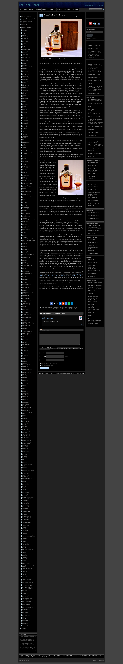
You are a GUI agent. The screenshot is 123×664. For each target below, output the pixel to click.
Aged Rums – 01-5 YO (26, 582)
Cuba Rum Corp (25, 248)
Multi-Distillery (25, 408)
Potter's (23, 453)
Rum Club (24, 483)
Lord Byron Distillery (26, 369)
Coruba (23, 243)
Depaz (23, 255)
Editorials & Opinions (25, 16)
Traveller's (24, 541)
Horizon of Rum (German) (93, 242)
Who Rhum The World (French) (94, 325)
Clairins (23, 599)
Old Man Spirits (25, 434)
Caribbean (24, 55)
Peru (23, 114)
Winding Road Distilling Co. (27, 565)
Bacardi (23, 172)
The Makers (59, 9)
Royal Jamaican (25, 479)
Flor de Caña (24, 290)
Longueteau (24, 367)
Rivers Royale (25, 473)
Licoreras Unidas (25, 364)
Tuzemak (24, 546)
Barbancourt (24, 175)
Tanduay (24, 527)
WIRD (23, 566)
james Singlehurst (91, 99)
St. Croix (24, 125)
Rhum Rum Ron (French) (93, 298)
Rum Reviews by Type (73, 308)
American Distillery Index (93, 260)
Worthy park (24, 569)
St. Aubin (24, 514)
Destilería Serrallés (26, 259)
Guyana (23, 81)
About (20, 9)
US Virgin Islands (25, 142)
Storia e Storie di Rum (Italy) (93, 318)
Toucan (23, 539)
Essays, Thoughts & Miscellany (27, 18)
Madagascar (24, 95)
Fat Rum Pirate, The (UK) (93, 141)
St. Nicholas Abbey (26, 517)
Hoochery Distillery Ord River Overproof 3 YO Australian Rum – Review (95, 105)
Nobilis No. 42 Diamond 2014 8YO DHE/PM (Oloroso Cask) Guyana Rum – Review (95, 82)
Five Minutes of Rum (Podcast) (94, 225)
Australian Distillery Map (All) (93, 264)
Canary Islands (25, 54)
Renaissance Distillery (26, 464)
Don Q (23, 268)
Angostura (24, 164)
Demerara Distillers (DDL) (27, 254)
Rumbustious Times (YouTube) (94, 231)
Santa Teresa (25, 500)
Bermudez (24, 185)
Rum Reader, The (91, 271)
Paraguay (24, 112)
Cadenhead (24, 208)
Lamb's (23, 356)
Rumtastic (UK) (91, 317)
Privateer (24, 456)
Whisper (24, 560)
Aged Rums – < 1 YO (26, 580)
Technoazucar (25, 530)
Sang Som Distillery (26, 498)
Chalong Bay (24, 226)
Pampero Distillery (26, 443)
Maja (23, 374)
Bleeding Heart (25, 194)
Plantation (24, 448)
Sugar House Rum (26, 522)
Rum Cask (24, 481)
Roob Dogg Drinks (91, 299)
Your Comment (45, 333)
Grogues (24, 606)
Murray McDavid (25, 410)
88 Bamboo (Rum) (91, 239)
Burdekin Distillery (25, 207)
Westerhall (24, 557)
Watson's (24, 555)
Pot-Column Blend (26, 615)
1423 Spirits (24, 150)
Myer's (23, 413)
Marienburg (24, 377)
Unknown (24, 140)
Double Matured (25, 604)
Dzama (23, 276)
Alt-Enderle (24, 161)
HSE (23, 319)
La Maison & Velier (26, 352)
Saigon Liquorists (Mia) (26, 490)
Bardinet (24, 178)
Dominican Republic (26, 66)
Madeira (24, 96)
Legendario (24, 361)
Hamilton (24, 306)
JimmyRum (24, 334)
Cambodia (24, 51)
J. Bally (23, 330)
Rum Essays (31, 9)
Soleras (23, 617)
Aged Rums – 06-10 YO (27, 584)
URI (45, 359)
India (23, 84)
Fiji (23, 73)
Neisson (24, 416)
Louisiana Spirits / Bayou (27, 372)
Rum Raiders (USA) (92, 250)
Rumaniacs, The (91, 313)
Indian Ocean (25, 85)
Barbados (24, 41)
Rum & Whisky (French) (92, 167)
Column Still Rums (26, 601)
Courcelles (24, 244)
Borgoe (23, 197)
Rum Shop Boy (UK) (92, 171)
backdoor (46, 307)
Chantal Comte (25, 229)
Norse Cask (24, 426)
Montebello (24, 399)
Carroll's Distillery (25, 216)
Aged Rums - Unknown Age (59, 307)
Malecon (24, 375)
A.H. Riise (24, 155)
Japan (23, 92)
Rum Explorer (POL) (92, 248)
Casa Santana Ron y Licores (28, 219)
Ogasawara (24, 432)
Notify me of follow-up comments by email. (49, 363)
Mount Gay (24, 405)
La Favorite (24, 350)
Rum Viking (90, 251)
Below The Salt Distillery (27, 183)
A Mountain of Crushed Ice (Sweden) (95, 282)
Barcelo (23, 177)
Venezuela (24, 145)
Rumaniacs (38, 9)
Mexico (23, 103)
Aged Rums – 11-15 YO (27, 585)
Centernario (24, 224)
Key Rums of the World (25, 21)
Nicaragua (24, 107)
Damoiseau (24, 249)
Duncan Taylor (25, 274)
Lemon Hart (24, 363)
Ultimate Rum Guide (92, 275)
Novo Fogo (24, 427)
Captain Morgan (25, 213)
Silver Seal (24, 508)
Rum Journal (90, 199)
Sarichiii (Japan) (91, 151)
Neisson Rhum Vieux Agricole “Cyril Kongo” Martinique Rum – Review (95, 100)
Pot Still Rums (25, 614)
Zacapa (23, 571)
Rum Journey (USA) (92, 168)
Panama (24, 110)
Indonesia (24, 87)
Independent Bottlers (26, 322)
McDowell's (24, 383)
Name (44, 352)
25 (69, 275)
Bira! (23, 189)
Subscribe (90, 35)
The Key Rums (67, 9)
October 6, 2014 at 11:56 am (47, 318)
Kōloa (23, 345)
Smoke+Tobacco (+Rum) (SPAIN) (94, 153)
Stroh (23, 520)
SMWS (23, 509)
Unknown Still (81, 311)
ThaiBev (24, 533)
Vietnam (24, 147)
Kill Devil (24, 342)
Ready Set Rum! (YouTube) (93, 230)
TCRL (23, 528)
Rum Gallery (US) (91, 306)
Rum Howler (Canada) (92, 307)
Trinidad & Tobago (26, 137)
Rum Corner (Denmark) (92, 301)
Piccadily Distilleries (26, 446)
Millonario (24, 391)
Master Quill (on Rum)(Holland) (94, 163)
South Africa (24, 122)
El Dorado (24, 281)
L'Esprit (23, 347)
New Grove (24, 418)
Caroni (23, 215)
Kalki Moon (24, 339)
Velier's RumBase (91, 276)
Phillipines (24, 115)
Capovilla (24, 210)
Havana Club (25, 309)
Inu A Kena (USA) (91, 293)
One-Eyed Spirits (25, 438)
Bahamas (24, 40)
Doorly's (24, 270)
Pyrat (74, 307)
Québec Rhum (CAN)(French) (94, 192)
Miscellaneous (24, 24)
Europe (23, 71)
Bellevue (24, 182)
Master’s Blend (55, 275)
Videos (22, 630)
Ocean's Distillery (25, 431)
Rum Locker (90, 310)
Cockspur (24, 237)
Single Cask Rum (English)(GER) (94, 175)
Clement (24, 235)
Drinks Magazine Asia (92, 265)
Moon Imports (25, 402)
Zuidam (23, 576)
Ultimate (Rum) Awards (92, 273)
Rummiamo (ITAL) (91, 205)
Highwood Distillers (26, 314)
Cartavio (24, 218)
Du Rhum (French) (91, 290)
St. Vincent (24, 128)
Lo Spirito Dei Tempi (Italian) (93, 295)
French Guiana (25, 74)
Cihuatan (24, 232)
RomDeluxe (24, 476)
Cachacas (24, 596)
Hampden (24, 308)
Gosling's (24, 301)
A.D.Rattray (24, 153)
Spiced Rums (25, 618)
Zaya (23, 574)
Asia (23, 35)
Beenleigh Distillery (26, 180)
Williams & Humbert (26, 563)
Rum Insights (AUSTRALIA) (93, 309)
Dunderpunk (90, 240)
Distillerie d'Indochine (26, 265)
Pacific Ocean (25, 109)
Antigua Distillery (25, 166)
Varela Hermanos (25, 550)
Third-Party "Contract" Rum (27, 536)
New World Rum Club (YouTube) (94, 228)
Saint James (24, 492)
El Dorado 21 (64, 275)
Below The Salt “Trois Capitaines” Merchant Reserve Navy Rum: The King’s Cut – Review (94, 89)
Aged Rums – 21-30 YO (27, 588)
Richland (24, 472)
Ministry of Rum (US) (92, 165)
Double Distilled (25, 603)
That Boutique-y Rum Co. (27, 535)
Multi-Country (25, 104)
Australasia (24, 36)
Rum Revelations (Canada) (93, 203)
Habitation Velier (25, 304)
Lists (22, 22)
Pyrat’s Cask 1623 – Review (54, 15)
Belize (23, 43)
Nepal (23, 106)
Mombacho (24, 396)
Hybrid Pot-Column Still (26, 607)
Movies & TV (23, 26)
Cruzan (23, 246)
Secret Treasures (25, 503)
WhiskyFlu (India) (91, 155)
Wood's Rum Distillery (26, 568)
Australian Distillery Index (93, 262)
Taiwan (23, 133)
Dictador (24, 260)
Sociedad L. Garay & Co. (27, 511)
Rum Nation (24, 484)
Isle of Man (24, 88)
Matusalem (24, 380)
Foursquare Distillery (26, 295)
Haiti (23, 82)
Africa (23, 28)
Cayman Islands (25, 57)
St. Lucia (24, 126)
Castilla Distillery (25, 221)
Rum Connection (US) (92, 197)
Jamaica (24, 90)
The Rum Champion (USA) (93, 253)
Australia (24, 38)
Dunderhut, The (91, 291)
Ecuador (24, 68)
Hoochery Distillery (26, 317)
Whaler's (24, 558)
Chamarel (24, 227)
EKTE (23, 278)
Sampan (24, 495)
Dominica (24, 65)
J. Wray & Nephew (26, 333)
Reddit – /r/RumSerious (92, 268)
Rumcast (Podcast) (91, 233)
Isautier (23, 326)
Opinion (25, 9)
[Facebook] (99, 24)
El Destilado (24, 279)
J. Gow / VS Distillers (26, 331)
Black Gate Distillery (26, 191)
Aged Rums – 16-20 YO (27, 587)
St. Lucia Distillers (25, 516)
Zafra (23, 573)
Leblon (23, 360)
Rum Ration (90, 202)
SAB (23, 487)
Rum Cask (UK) (91, 195)
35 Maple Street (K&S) (26, 152)
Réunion (24, 118)
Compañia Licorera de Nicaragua (28, 240)
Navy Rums (24, 610)
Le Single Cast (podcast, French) (94, 227)
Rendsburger (25, 465)
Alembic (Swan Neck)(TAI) (93, 162)
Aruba (23, 33)
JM (23, 336)
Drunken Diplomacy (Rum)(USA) (94, 288)
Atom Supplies (25, 169)
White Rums (24, 625)
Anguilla (66, 307)
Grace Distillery (25, 303)
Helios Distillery (25, 312)
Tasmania (24, 134)
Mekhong (24, 385)
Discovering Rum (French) (93, 287)
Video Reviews (75, 9)
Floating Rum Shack (92, 189)
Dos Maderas (25, 271)
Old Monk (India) (25, 435)
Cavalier (24, 223)
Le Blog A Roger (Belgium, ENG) (94, 144)
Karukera (24, 341)
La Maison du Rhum (26, 353)
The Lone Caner (29, 4)
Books (22, 14)
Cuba (23, 62)
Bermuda (24, 44)
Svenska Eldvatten (26, 524)
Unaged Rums (25, 620)
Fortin (23, 293)
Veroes (23, 554)
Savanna (24, 502)
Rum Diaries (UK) (91, 304)
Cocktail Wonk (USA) (92, 184)
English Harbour (25, 285)
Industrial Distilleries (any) (27, 323)
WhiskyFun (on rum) (92, 156)
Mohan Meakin (25, 394)
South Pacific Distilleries (27, 513)
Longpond (24, 366)
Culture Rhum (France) (92, 187)
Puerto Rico (24, 117)
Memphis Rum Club (92, 244)
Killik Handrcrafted (26, 344)
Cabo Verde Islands (26, 49)
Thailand (24, 136)
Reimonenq (24, 462)
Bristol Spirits (24, 200)
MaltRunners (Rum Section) (93, 148)
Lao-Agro (24, 358)
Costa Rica (24, 60)
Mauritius (24, 101)
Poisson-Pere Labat (26, 449)
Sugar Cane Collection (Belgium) (94, 320)
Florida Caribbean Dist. (26, 292)
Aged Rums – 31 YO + (26, 590)
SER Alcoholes (25, 505)
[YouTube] (91, 24)
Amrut (23, 163)
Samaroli (24, 494)
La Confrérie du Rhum (26, 349)
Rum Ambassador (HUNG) (93, 247)
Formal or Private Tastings (26, 19)
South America (25, 123)
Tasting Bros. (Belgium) (92, 178)
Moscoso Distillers (25, 404)
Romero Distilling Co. (26, 478)
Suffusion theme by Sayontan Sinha (98, 660)
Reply (81, 324)
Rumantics (90, 315)
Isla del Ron (24, 328)
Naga (23, 415)
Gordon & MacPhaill (26, 300)
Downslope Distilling (26, 273)
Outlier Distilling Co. (26, 442)
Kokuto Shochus (25, 609)
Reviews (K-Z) (53, 9)
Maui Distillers (25, 382)
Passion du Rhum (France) (93, 296)
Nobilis (23, 424)
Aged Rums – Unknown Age (27, 591)
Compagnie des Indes (26, 238)
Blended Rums (70, 307)
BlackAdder (24, 193)
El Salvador (24, 69)
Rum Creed (90, 302)
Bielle (23, 188)
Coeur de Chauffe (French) (93, 186)
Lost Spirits (24, 371)
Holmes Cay (24, 315)
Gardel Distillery (25, 296)
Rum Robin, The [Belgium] (93, 170)
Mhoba (23, 390)
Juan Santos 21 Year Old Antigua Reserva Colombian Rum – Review (69, 373)
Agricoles (24, 593)
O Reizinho (24, 429)
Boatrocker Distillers (26, 196)
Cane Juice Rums (25, 598)
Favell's (23, 289)
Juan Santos (24, 338)
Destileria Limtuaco (26, 257)
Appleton (24, 167)
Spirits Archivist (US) (92, 176)
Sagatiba (24, 489)
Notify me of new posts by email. (47, 365)
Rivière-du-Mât (25, 475)
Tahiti (23, 131)
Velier (23, 552)
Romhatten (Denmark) (92, 194)
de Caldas (24, 251)
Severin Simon (25, 506)
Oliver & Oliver (25, 437)
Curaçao (24, 63)
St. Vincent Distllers (26, 519)
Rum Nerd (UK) (91, 312)
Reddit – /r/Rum (91, 267)
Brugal (23, 204)
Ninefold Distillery (25, 423)
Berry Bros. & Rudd (26, 186)
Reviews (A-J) (45, 9)
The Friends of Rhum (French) (94, 321)
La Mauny (24, 355)
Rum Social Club (91, 173)
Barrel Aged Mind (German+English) (95, 285)
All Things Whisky (91, 259)
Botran (23, 199)
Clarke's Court (25, 234)
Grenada (24, 76)
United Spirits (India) (26, 547)
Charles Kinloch (25, 230)
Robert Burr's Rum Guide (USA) (94, 270)
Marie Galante (25, 98)
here (73, 61)
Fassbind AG (24, 287)
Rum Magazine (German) (93, 200)
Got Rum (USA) (91, 191)
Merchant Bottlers (25, 386)
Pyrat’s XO (46, 68)
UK (23, 139)
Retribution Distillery (26, 468)
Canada (24, 52)
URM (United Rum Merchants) (28, 549)
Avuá (23, 170)
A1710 (23, 156)
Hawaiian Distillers (26, 311)
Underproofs (24, 621)
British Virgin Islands (26, 47)
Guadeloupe (24, 77)
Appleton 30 (46, 275)
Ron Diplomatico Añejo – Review (46, 373)
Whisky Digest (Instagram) (93, 323)
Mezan (23, 388)
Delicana (24, 252)
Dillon (23, 262)
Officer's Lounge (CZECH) (93, 245)
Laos (23, 93)
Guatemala (24, 79)
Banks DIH (24, 174)
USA (23, 144)
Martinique (24, 99)
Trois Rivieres (25, 544)
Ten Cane (24, 532)
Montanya (24, 397)
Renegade (24, 467)
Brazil (23, 46)
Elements (24, 282)
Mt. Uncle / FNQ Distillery (27, 407)
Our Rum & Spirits (25, 440)
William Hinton (25, 561)
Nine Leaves (24, 421)
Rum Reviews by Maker (65, 308)
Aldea (23, 159)
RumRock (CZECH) (92, 206)
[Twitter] (95, 24)
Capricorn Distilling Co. (26, 211)
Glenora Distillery (25, 298)
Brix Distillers (24, 202)
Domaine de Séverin (26, 267)
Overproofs (24, 612)
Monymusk (24, 401)
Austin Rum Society (92, 284)
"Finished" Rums (25, 579)
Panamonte (24, 445)
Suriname (24, 129)
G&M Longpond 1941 (77, 275)
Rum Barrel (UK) (91, 150)
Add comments (80, 16)
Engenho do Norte (26, 284)
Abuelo (23, 158)
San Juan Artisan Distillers (27, 497)
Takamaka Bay (25, 525)
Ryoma (23, 486)
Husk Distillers (25, 320)
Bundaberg (24, 205)
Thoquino (24, 538)
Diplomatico (24, 263)
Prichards (24, 454)
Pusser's (24, 457)
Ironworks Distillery (26, 325)
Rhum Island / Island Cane (27, 470)
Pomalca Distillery (25, 451)
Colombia (24, 58)
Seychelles (24, 120)
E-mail (44, 356)
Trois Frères (24, 543)
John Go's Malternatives (92, 142)
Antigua (23, 32)
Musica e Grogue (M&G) (27, 412)
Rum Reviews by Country (26, 27)
